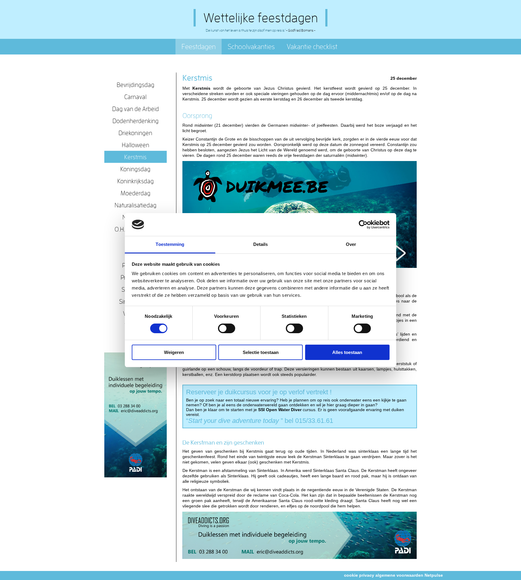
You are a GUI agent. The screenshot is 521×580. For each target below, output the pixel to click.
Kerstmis (135, 156)
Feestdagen (199, 46)
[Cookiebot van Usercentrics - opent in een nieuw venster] (363, 224)
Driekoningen (135, 132)
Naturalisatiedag (135, 205)
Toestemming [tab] (170, 244)
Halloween (135, 144)
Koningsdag (135, 168)
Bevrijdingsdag (135, 84)
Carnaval (135, 96)
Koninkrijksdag (135, 181)
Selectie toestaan (261, 352)
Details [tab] (260, 244)
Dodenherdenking (135, 120)
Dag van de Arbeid (135, 108)
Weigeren (174, 352)
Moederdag (135, 193)
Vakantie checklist (312, 46)
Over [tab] (351, 244)
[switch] (226, 328)
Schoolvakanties (251, 46)
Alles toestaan (347, 352)
